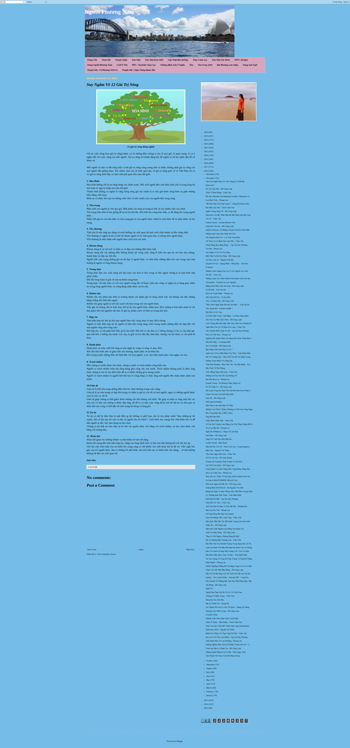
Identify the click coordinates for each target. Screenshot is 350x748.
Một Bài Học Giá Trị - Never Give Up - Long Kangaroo (228, 447)
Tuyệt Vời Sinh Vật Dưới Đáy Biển (219, 394)
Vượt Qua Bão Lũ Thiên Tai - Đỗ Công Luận (223, 648)
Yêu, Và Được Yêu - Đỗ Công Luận (220, 301)
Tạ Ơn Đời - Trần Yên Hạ (216, 290)
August (209, 668)
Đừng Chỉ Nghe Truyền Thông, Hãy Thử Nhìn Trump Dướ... (230, 491)
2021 (206, 152)
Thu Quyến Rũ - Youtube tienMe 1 (219, 308)
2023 (206, 144)
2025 (206, 136)
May (208, 680)
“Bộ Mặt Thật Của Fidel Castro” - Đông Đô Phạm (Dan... (228, 204)
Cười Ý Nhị (122, 65)
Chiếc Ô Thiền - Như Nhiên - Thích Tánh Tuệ (224, 622)
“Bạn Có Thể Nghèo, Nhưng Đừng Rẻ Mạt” (223, 536)
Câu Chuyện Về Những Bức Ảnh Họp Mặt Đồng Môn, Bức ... (230, 581)
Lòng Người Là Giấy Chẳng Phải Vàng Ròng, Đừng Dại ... (229, 469)
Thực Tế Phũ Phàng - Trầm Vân (218, 193)
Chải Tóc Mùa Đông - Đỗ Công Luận (220, 533)
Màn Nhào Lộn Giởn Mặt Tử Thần (219, 406)
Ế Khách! (209, 267)
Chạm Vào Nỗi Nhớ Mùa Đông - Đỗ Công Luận (224, 570)
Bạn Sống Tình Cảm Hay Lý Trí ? (219, 350)
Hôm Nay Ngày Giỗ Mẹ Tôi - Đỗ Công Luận (223, 484)
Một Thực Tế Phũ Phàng (215, 368)
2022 (206, 148)
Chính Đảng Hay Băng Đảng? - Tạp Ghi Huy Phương (226, 245)
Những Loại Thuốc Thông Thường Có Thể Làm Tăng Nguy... (230, 409)
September (210, 665)
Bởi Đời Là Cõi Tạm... (215, 312)
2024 (206, 140)
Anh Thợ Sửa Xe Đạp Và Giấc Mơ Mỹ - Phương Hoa (226, 506)
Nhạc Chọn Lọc (200, 60)
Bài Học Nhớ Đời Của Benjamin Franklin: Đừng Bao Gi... (228, 196)
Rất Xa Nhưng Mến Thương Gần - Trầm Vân (223, 540)
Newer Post (91, 550)
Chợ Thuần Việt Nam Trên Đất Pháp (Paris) (223, 656)
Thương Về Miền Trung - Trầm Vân (220, 596)
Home (141, 550)
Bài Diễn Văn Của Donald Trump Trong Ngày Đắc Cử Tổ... (229, 544)
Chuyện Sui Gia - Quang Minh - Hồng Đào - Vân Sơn (227, 264)
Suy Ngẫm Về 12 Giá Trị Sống (218, 252)
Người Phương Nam (109, 12)
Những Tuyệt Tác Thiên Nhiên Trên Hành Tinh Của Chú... (229, 279)
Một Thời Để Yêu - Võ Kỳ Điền (218, 297)
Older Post (190, 550)
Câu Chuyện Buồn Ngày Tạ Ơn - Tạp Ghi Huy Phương (227, 331)
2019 (206, 159)
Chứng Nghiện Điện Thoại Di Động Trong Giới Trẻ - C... (228, 645)
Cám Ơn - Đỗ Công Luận (215, 398)
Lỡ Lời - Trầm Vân (213, 219)
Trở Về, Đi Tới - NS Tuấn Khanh (219, 458)
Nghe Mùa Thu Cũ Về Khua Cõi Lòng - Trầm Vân (225, 327)
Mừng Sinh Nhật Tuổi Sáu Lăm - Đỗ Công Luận (225, 286)
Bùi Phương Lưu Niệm (227, 65)
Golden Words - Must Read (216, 443)
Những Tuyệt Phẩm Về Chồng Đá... (220, 361)
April (208, 684)
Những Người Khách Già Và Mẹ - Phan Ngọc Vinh (226, 652)
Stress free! (210, 185)
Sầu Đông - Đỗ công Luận (216, 585)
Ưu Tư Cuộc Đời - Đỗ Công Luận (219, 189)
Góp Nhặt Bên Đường (178, 60)
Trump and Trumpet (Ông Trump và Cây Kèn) (224, 462)
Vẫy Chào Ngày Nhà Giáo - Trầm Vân (221, 454)
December (210, 174)
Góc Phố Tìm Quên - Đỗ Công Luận (220, 465)
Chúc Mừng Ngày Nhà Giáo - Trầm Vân (221, 372)
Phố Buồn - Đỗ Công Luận (216, 435)
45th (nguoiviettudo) (214, 402)
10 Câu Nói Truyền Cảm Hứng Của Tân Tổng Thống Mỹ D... (230, 424)
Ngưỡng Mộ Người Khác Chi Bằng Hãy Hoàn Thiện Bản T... (229, 338)
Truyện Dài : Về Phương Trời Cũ (102, 70)
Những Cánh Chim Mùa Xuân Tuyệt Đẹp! (222, 618)
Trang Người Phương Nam (99, 65)
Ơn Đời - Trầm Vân (213, 275)
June (208, 676)
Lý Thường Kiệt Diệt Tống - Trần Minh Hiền (223, 495)
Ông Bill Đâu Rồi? (213, 417)
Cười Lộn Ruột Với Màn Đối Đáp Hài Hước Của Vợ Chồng (229, 548)
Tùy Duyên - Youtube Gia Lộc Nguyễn (221, 282)
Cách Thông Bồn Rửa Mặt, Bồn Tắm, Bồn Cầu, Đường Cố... (229, 323)
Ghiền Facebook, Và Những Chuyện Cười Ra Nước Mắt (227, 230)
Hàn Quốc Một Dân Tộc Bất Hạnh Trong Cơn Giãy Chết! (228, 521)
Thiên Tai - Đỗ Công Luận (216, 525)
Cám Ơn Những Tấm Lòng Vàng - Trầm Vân (223, 518)
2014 (206, 704)
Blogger (180, 741)
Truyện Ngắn (121, 60)
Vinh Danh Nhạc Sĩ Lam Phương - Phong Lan (224, 641)
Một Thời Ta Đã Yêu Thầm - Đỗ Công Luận (223, 256)
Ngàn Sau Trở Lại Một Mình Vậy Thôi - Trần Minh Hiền (228, 353)
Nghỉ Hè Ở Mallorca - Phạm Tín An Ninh (222, 432)
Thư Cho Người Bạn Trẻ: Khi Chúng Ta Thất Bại (225, 181)
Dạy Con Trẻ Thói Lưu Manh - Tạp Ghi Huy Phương (226, 637)
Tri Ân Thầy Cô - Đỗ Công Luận (219, 387)
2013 (206, 708)
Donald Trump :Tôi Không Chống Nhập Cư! (223, 383)
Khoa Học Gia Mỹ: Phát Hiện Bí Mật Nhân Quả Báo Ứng (228, 215)
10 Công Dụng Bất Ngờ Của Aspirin (220, 514)
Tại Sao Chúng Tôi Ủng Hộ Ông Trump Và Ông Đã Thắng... (229, 559)
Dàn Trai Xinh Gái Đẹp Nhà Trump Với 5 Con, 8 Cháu (227, 551)
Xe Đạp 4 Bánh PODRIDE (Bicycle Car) (221, 480)
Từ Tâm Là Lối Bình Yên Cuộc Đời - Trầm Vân (224, 241)
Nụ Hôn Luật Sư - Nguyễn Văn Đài (220, 260)
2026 (206, 132)
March (209, 688)
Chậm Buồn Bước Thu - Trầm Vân (219, 421)
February (210, 692)
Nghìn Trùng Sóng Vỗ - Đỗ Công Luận (221, 211)
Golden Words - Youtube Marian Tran (220, 223)
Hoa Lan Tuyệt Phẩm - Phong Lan (219, 293)
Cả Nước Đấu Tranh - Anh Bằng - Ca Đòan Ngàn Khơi (227, 316)
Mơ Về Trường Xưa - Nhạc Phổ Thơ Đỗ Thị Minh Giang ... (229, 357)
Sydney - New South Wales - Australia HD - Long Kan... (228, 577)
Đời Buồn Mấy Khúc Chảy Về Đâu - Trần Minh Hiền (226, 555)
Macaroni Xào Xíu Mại (215, 600)
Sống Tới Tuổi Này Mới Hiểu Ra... (219, 439)
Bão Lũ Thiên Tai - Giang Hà (217, 604)
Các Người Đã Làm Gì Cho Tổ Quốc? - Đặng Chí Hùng (227, 607)
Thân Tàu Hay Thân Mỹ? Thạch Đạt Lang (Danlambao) (227, 626)
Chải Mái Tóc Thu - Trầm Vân (218, 503)
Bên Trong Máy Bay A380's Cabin (219, 413)
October (209, 661)
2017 (206, 167)
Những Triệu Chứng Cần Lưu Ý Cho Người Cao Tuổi (227, 271)
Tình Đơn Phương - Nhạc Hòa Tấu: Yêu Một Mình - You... (229, 364)
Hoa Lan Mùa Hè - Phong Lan (217, 428)
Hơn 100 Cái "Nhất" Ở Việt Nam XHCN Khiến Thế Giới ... (229, 477)
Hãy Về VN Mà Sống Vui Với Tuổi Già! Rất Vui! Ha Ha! (228, 574)
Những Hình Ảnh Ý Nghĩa (172, 65)
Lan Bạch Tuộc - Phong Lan (217, 200)
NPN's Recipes (241, 60)
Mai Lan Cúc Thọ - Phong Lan (218, 510)
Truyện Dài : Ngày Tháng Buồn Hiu (138, 70)
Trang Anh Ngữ (250, 65)
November (210, 178)
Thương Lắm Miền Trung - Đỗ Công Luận (222, 611)
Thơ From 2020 (205, 65)
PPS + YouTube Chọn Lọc (144, 65)
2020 (206, 155)
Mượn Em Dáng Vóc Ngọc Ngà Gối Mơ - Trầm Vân (226, 633)
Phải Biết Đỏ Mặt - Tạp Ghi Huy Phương (222, 499)
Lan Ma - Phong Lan (214, 249)
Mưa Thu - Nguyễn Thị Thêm (217, 450)
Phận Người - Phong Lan (215, 562)
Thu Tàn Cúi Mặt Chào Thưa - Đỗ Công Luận (224, 320)
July (208, 672)
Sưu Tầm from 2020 (154, 60)
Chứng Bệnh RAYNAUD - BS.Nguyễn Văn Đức (224, 488)
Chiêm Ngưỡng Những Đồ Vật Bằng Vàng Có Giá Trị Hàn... (229, 566)
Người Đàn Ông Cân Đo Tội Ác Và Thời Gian (224, 592)
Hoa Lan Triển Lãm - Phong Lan (219, 473)
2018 (206, 163)
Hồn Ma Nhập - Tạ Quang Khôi (218, 342)
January (209, 695)
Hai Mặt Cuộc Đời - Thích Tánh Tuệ (220, 208)
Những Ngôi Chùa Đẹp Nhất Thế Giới (220, 234)
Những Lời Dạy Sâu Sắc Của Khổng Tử (221, 376)
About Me (106, 60)
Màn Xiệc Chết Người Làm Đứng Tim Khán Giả (225, 529)
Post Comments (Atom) (106, 554)
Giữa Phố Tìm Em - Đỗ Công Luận (220, 226)
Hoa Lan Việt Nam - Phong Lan (218, 335)
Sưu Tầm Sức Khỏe (221, 60)
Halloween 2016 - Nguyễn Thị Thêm (220, 630)
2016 (206, 171)
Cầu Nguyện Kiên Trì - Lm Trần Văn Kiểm (223, 237)
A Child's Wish (211, 615)
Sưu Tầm (136, 60)
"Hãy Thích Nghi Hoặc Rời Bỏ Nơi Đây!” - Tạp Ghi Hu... (228, 305)
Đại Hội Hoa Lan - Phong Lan (217, 379)
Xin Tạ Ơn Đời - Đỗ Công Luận (218, 346)
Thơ (191, 65)
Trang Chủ (92, 60)
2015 (206, 700)
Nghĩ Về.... (210, 589)
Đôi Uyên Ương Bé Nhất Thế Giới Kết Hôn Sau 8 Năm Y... (229, 391)
